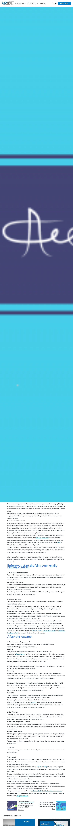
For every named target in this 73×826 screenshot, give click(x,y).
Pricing (43, 3)
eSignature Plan (22, 796)
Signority (33, 702)
